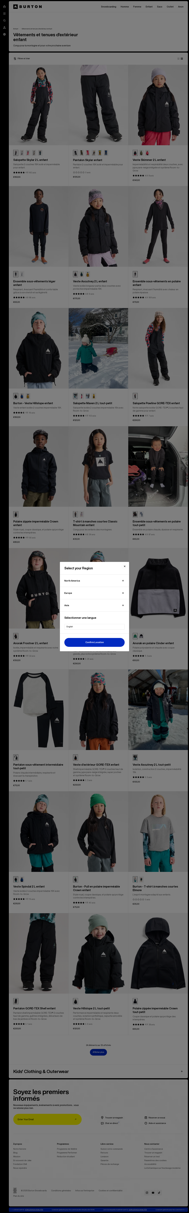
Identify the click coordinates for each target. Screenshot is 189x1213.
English (70, 627)
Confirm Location (94, 642)
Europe (68, 593)
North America (72, 581)
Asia (66, 605)
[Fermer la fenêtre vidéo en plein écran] (124, 566)
